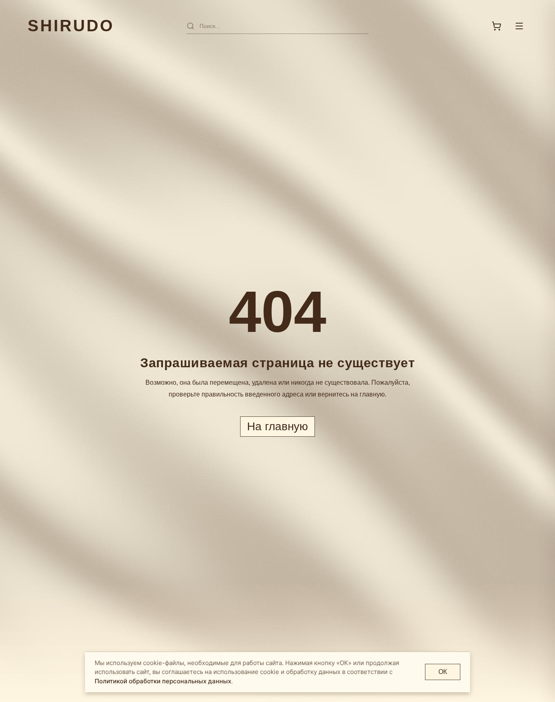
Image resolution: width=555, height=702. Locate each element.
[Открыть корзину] (496, 26)
